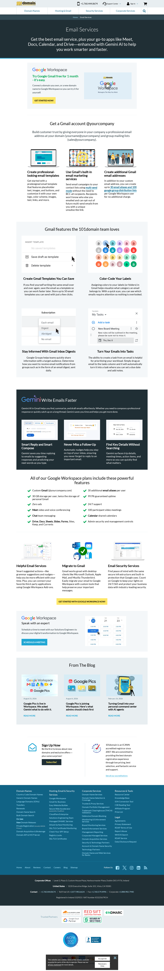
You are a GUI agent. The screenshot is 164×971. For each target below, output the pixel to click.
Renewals (20, 808)
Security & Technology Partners (95, 842)
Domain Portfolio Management (96, 807)
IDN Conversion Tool (124, 801)
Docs (42, 521)
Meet (35, 509)
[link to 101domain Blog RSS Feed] (146, 869)
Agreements (120, 820)
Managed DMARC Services (61, 821)
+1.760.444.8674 (48, 891)
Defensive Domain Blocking (94, 816)
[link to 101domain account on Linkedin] (138, 869)
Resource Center (122, 794)
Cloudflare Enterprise (58, 814)
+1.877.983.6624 (77, 891)
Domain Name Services (92, 794)
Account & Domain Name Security (97, 846)
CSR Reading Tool (122, 805)
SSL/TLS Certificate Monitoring (62, 828)
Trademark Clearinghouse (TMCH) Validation (97, 811)
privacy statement (54, 965)
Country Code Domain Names (29, 794)
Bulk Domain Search (25, 815)
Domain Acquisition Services (94, 839)
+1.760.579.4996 (98, 891)
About (27, 867)
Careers (57, 867)
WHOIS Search (121, 834)
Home (19, 867)
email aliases (109, 490)
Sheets (49, 521)
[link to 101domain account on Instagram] (132, 869)
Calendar (93, 515)
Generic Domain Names (26, 798)
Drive (35, 521)
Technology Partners (91, 849)
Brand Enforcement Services (94, 828)
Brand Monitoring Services (93, 825)
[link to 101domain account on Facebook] (117, 869)
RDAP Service (121, 838)
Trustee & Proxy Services (93, 803)
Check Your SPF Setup (59, 831)
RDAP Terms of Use (123, 827)
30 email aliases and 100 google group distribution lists (120, 189)
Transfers (20, 805)
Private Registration (25, 826)
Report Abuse (121, 831)
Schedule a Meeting (34, 642)
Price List (119, 812)
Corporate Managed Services (94, 835)
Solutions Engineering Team (61, 818)
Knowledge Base (122, 798)
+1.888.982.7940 (126, 891)
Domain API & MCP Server (28, 835)
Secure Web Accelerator (59, 808)
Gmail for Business (57, 802)
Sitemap (74, 867)
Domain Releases (26, 822)
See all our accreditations (117, 775)
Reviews (37, 867)
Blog (66, 867)
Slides (57, 521)
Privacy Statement (123, 824)
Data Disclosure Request (126, 841)
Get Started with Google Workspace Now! (82, 601)
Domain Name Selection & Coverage (93, 799)
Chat (35, 515)
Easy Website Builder (58, 805)
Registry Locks (55, 835)
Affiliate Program (122, 808)
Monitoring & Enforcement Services (94, 820)
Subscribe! (51, 762)
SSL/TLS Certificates (58, 838)
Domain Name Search (25, 812)
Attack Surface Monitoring (61, 824)
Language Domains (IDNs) (27, 801)
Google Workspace (57, 798)
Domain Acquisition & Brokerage (30, 831)
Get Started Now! (44, 100)
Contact (47, 867)
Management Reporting (92, 832)
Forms (64, 521)
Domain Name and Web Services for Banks (96, 854)
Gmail (44, 490)
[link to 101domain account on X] (124, 869)
